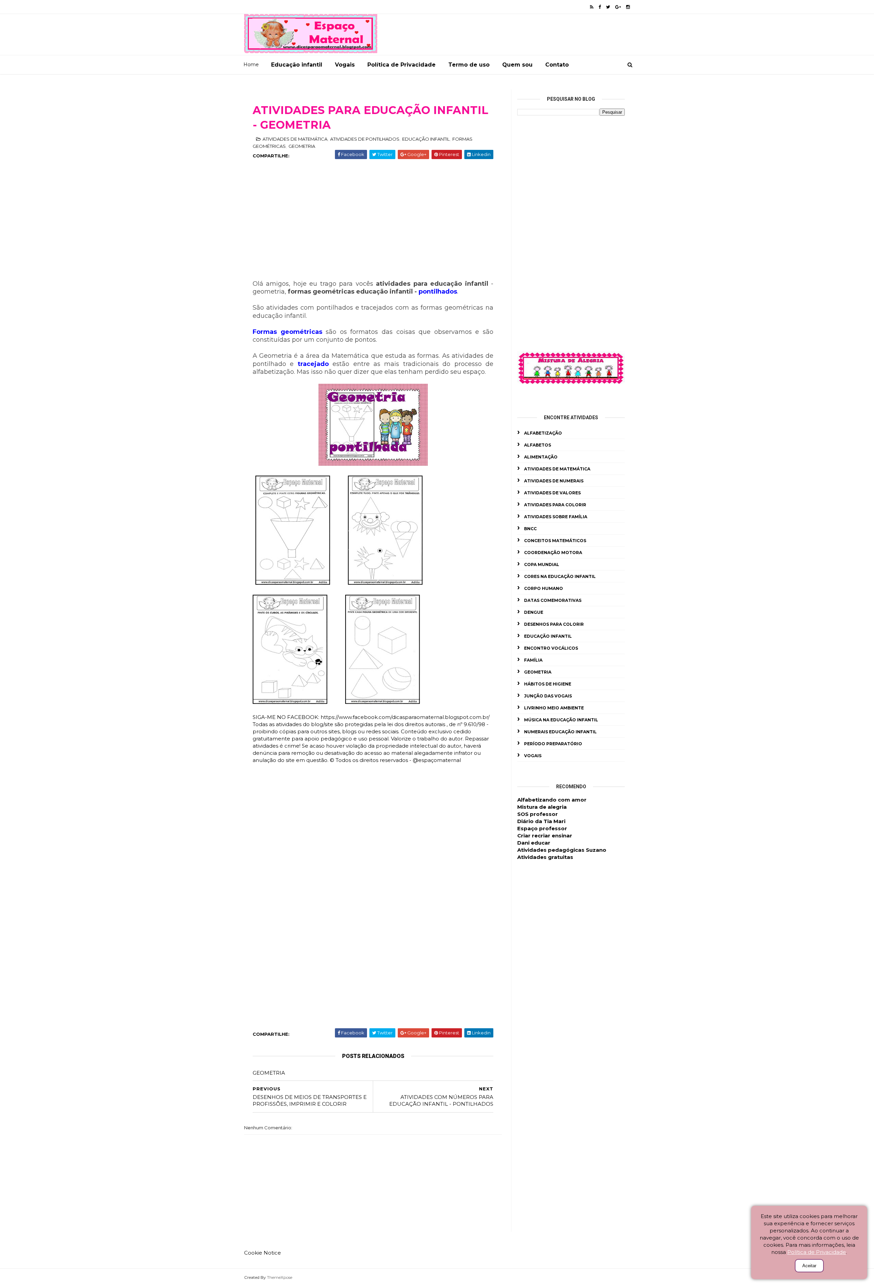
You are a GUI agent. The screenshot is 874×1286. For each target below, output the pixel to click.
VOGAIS (532, 755)
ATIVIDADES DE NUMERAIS (553, 480)
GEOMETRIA (301, 146)
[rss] (591, 7)
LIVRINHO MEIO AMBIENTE (554, 707)
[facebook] (599, 7)
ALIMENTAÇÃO (541, 457)
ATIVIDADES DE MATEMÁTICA (295, 139)
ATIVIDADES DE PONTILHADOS (364, 139)
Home (251, 64)
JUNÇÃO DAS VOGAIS (548, 695)
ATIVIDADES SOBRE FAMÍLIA (555, 516)
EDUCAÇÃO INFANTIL (426, 139)
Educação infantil (296, 64)
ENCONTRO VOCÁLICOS (551, 648)
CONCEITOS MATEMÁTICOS (555, 540)
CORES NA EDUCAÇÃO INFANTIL (560, 576)
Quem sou (517, 64)
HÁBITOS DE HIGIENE (547, 684)
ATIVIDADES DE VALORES (552, 492)
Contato (557, 64)
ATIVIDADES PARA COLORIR (555, 504)
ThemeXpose (279, 1277)
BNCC (530, 528)
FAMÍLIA (533, 660)
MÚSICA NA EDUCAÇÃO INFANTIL (561, 719)
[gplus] (618, 7)
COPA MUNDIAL (541, 564)
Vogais (345, 64)
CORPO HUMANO (543, 588)
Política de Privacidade (401, 64)
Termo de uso (469, 64)
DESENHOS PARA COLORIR (554, 624)
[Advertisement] (373, 225)
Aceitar (809, 1265)
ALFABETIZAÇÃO (543, 433)
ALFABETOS (537, 445)
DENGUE (533, 612)
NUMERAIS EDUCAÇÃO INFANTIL (560, 731)
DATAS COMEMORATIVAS (552, 600)
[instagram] (628, 7)
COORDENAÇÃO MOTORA (553, 552)
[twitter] (608, 7)
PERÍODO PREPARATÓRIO (553, 743)
